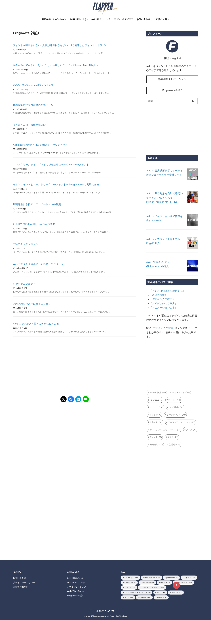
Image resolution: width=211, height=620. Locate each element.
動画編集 (156, 444)
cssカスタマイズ (181, 392)
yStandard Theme (91, 616)
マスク (173, 437)
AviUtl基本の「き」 (79, 19)
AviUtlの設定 (158, 392)
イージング (156, 407)
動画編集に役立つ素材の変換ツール (33, 104)
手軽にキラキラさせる (25, 244)
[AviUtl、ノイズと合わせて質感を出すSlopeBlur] (192, 220)
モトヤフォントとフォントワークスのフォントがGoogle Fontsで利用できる (56, 184)
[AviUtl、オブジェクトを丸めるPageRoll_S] (192, 243)
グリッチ (155, 414)
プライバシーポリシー (24, 582)
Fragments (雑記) (172, 90)
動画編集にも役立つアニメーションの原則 (37, 204)
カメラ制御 (176, 407)
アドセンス (174, 400)
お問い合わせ (143, 19)
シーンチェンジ (176, 414)
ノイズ (191, 429)
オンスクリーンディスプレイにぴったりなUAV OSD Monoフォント (51, 164)
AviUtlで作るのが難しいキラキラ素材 (34, 224)
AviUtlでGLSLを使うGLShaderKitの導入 (158, 264)
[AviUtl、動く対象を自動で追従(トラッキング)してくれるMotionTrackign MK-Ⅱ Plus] (192, 197)
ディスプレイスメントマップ (165, 429)
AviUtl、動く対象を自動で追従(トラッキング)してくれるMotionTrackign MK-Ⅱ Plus (165, 197)
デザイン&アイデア (123, 19)
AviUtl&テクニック (101, 19)
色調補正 (174, 444)
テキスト (156, 422)
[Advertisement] (44, 365)
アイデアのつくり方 (163, 303)
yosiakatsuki (104, 616)
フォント (156, 437)
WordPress (123, 616)
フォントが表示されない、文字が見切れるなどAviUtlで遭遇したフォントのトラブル (60, 45)
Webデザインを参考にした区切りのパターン (38, 263)
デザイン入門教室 (162, 299)
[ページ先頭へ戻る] (176, 585)
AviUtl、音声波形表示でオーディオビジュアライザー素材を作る (164, 172)
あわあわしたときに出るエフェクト (33, 303)
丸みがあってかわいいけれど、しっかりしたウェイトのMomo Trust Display (55, 65)
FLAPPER (110, 611)
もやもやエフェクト (24, 283)
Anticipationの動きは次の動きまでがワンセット (40, 144)
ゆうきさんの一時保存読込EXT (30, 124)
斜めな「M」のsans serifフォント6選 (33, 84)
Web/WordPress (75, 591)
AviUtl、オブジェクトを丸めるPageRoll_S (163, 241)
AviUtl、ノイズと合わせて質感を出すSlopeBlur (164, 218)
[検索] (193, 101)
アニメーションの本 (163, 307)
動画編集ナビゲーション (54, 19)
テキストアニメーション (181, 422)
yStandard (156, 400)
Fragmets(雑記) (75, 595)
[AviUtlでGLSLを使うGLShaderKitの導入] (192, 266)
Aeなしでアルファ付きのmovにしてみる (36, 323)
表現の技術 (158, 294)
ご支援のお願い (161, 19)
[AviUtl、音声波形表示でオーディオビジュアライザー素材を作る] (192, 174)
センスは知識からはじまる (167, 290)
